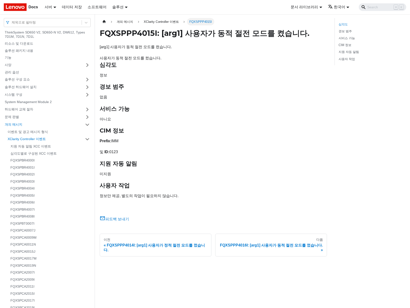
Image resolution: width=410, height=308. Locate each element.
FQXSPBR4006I (22, 202)
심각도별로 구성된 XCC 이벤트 (33, 153)
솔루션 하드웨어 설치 (21, 87)
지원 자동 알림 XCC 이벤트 (30, 146)
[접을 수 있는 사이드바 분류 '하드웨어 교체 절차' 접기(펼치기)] (87, 109)
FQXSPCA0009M (23, 237)
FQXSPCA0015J (22, 251)
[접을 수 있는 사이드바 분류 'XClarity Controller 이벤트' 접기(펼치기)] (87, 139)
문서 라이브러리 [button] (304, 7)
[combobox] (12, 22)
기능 (8, 57)
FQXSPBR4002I (22, 174)
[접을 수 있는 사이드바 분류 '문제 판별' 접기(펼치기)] (87, 117)
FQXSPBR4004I (22, 188)
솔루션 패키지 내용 (19, 50)
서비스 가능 (347, 38)
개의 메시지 (13, 124)
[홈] (104, 21)
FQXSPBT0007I (22, 223)
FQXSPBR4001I (22, 167)
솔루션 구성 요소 (17, 79)
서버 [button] (48, 7)
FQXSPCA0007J (22, 230)
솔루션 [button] (118, 7)
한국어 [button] (339, 7)
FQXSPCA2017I (22, 300)
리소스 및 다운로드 (19, 43)
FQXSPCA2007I (22, 272)
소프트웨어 (97, 7)
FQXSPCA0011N (23, 244)
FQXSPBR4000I (22, 160)
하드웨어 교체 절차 (19, 109)
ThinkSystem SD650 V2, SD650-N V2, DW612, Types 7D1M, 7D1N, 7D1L (45, 34)
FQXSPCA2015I (22, 293)
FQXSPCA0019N (23, 265)
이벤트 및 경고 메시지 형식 (28, 132)
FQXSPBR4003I (22, 181)
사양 (8, 65)
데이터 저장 (72, 7)
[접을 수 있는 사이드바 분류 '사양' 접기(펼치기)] (87, 65)
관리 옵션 (12, 72)
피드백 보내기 (117, 219)
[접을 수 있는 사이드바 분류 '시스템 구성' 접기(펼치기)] (87, 95)
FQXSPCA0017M (23, 258)
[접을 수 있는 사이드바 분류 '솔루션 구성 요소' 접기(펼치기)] (87, 79)
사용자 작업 (347, 59)
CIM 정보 (345, 45)
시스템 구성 (13, 94)
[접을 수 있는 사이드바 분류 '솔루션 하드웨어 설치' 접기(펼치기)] (87, 87)
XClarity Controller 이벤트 (27, 139)
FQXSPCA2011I (22, 286)
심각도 (343, 24)
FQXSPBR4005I (22, 195)
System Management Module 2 (28, 102)
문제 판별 (12, 117)
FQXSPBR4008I (22, 216)
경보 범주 (345, 31)
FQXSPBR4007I (22, 209)
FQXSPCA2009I (22, 279)
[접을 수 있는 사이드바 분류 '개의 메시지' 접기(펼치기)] (87, 124)
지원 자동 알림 (349, 52)
